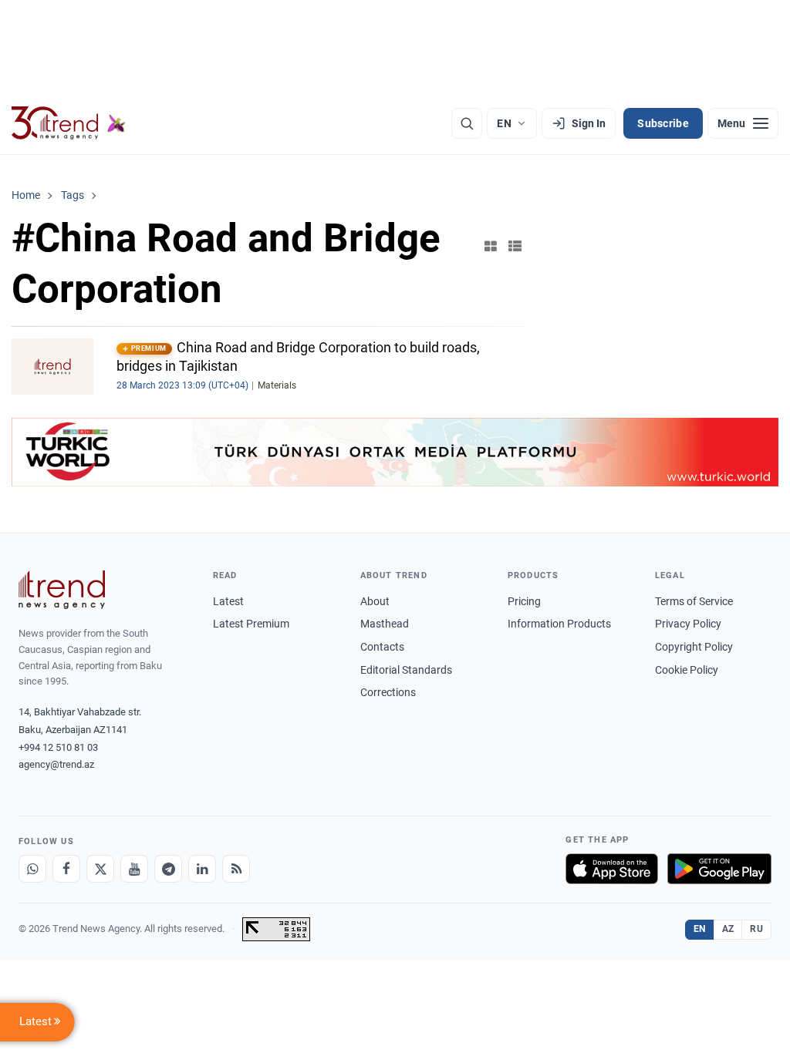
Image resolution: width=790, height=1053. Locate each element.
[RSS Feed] (236, 869)
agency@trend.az (56, 764)
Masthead (384, 623)
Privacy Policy (688, 623)
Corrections (388, 692)
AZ (728, 928)
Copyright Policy (694, 647)
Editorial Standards (406, 670)
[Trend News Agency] (62, 589)
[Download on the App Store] (611, 868)
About (375, 601)
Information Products (559, 623)
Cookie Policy (686, 670)
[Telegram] (168, 869)
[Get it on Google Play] (719, 868)
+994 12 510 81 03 (58, 747)
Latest (228, 601)
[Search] (466, 123)
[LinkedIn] (202, 869)
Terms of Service (694, 601)
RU (756, 928)
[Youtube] (134, 869)
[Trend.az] (69, 123)
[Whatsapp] (32, 869)
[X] (100, 869)
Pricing (524, 601)
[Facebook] (66, 869)
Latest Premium (251, 623)
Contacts (382, 647)
